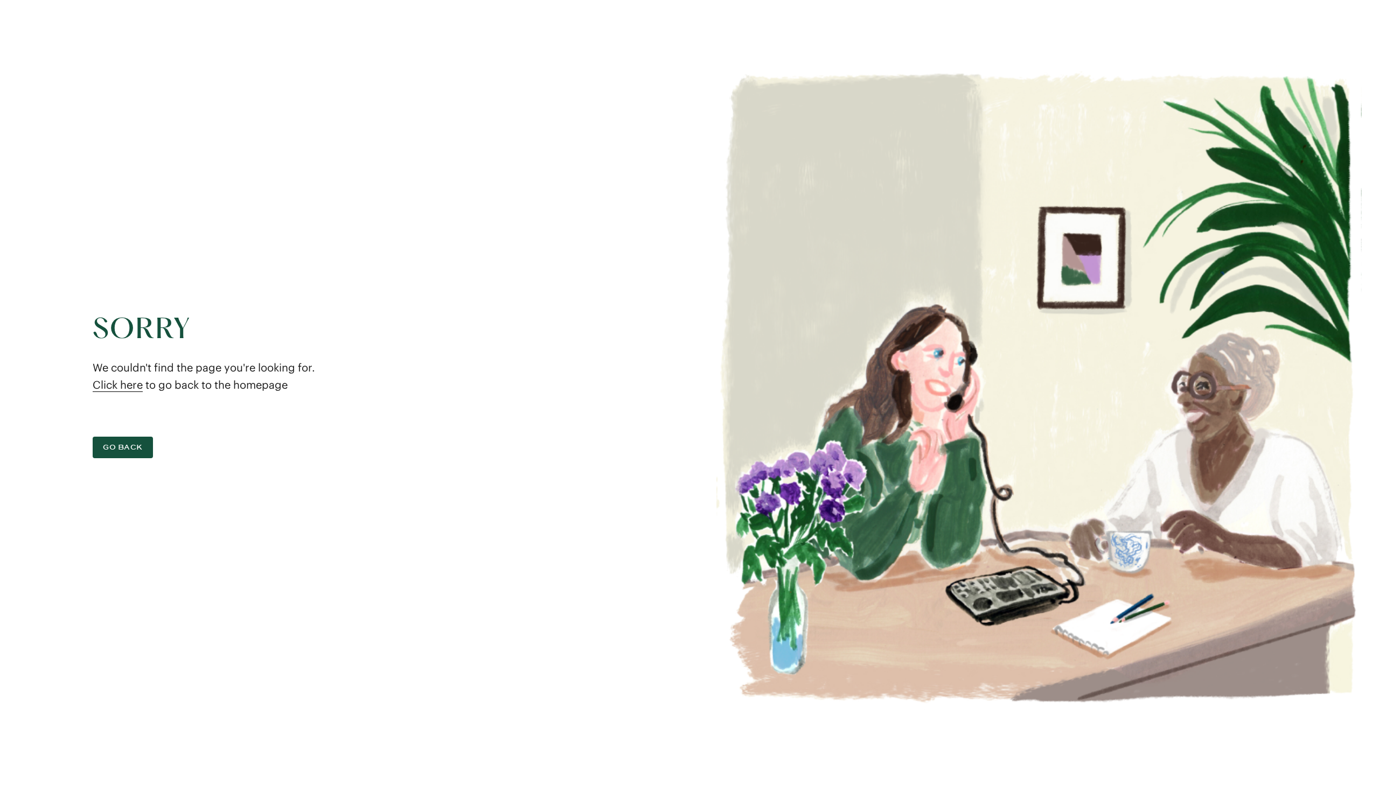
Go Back (123, 447)
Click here (118, 384)
